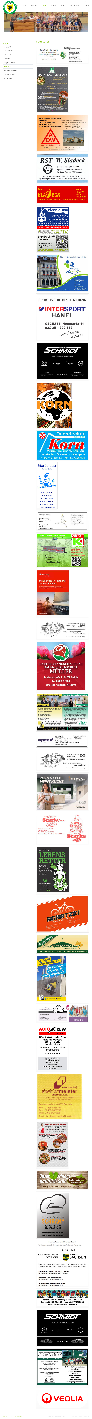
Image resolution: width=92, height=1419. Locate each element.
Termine (53, 6)
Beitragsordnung (9, 74)
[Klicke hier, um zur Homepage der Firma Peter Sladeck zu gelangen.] (62, 194)
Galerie (62, 6)
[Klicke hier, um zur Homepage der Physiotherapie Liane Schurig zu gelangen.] (62, 1013)
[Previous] (7, 22)
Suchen (86, 2)
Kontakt (86, 6)
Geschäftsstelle (9, 51)
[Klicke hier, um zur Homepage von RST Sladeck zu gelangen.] (62, 168)
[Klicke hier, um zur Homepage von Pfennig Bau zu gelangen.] (53, 229)
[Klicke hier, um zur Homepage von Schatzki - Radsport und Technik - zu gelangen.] (62, 913)
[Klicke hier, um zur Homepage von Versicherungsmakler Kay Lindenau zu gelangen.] (62, 740)
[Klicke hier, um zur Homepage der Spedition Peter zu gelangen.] (62, 1367)
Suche (5, 1416)
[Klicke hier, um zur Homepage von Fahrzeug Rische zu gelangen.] (52, 1047)
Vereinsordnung (9, 78)
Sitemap (11, 1416)
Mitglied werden (9, 63)
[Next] (84, 22)
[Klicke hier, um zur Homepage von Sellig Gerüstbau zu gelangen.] (47, 485)
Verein (44, 6)
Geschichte (7, 55)
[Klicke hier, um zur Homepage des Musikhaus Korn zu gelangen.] (54, 405)
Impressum (18, 1416)
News (24, 6)
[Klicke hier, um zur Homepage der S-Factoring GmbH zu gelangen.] (53, 592)
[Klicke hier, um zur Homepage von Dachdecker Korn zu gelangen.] (62, 445)
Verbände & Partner (10, 70)
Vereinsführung (9, 47)
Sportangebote (74, 6)
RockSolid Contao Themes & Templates (79, 1416)
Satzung (7, 59)
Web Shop (34, 6)
